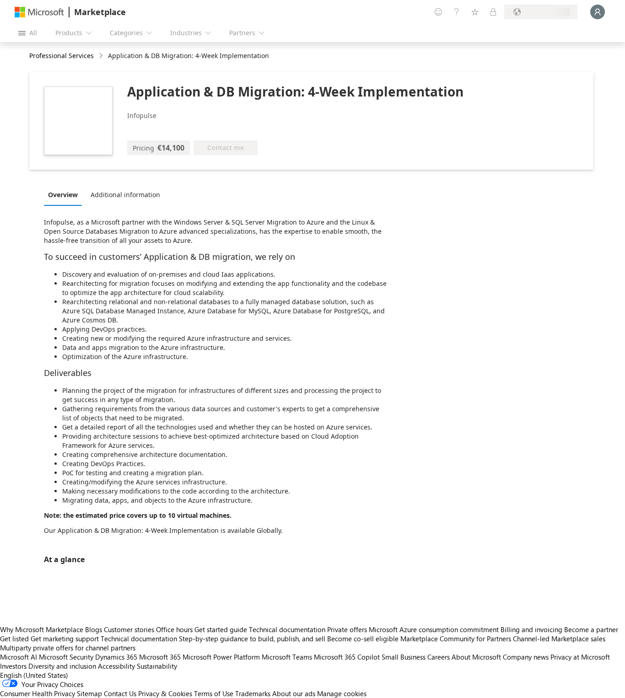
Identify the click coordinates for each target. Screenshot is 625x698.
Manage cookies (341, 693)
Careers (438, 656)
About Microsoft (476, 656)
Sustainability (157, 666)
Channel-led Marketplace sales (559, 638)
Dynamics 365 (116, 656)
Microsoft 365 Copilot (347, 656)
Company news (526, 656)
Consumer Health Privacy (37, 693)
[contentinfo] (101, 56)
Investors (13, 666)
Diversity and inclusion (62, 666)
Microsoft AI (18, 656)
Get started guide (220, 629)
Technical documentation (287, 629)
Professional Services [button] (61, 55)
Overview (63, 194)
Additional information (125, 194)
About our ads (293, 693)
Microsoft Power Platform (221, 656)
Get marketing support (65, 638)
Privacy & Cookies (165, 693)
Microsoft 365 (160, 656)
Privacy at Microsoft (580, 656)
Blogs (93, 629)
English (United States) (34, 675)
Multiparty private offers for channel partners (67, 647)
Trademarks (252, 693)
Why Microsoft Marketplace (41, 629)
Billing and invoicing (531, 629)
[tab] (65, 194)
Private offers (347, 629)
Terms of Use (213, 693)
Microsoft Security (66, 656)
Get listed (14, 638)
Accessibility (116, 666)
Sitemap (89, 693)
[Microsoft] (39, 12)
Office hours (174, 629)
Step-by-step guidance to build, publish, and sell (252, 638)
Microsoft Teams (287, 656)
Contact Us (120, 693)
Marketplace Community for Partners (455, 638)
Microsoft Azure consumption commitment (435, 629)
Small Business (404, 656)
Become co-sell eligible (363, 638)
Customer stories (129, 629)
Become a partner (591, 629)
